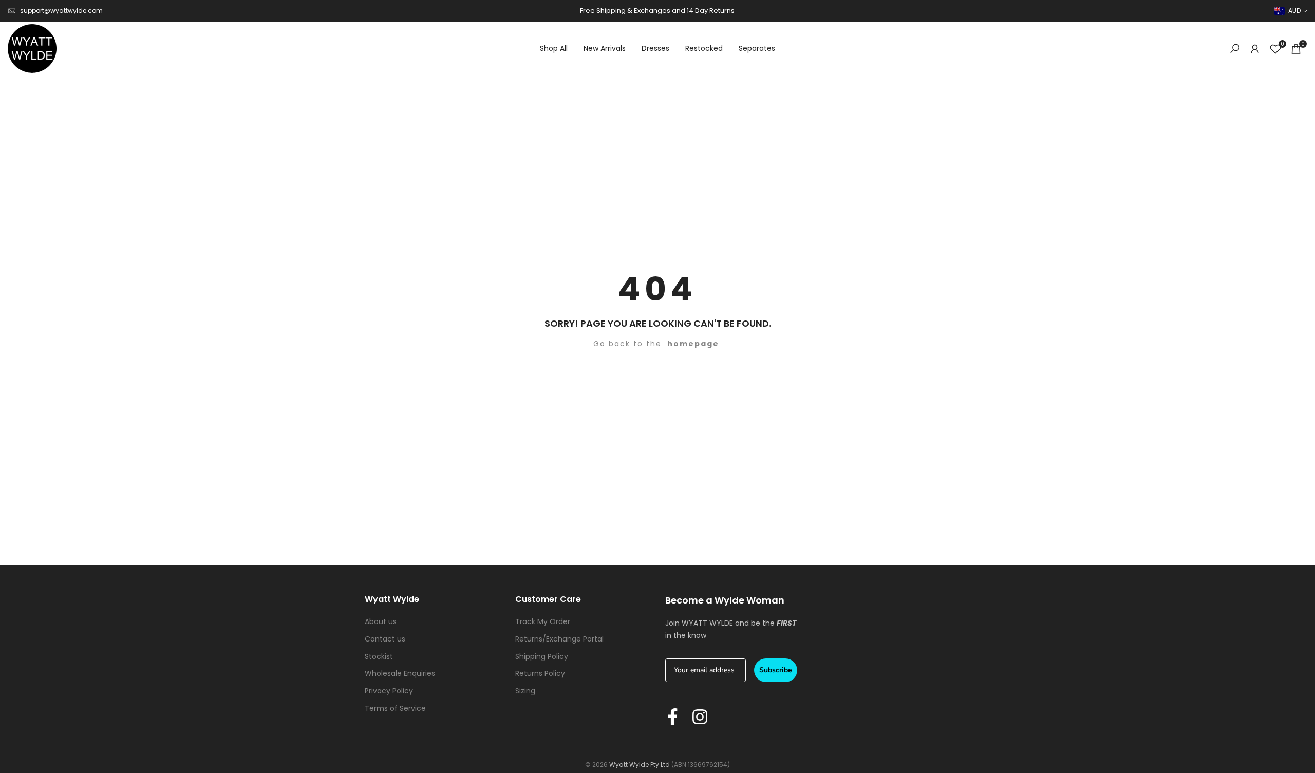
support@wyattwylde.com (61, 10)
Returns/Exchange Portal (559, 639)
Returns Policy (540, 673)
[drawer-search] (1235, 48)
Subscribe (775, 670)
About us (381, 621)
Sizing (525, 691)
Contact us (385, 639)
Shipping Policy (541, 656)
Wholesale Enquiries (400, 673)
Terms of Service (395, 708)
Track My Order (542, 621)
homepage (693, 343)
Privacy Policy (389, 691)
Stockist (379, 656)
